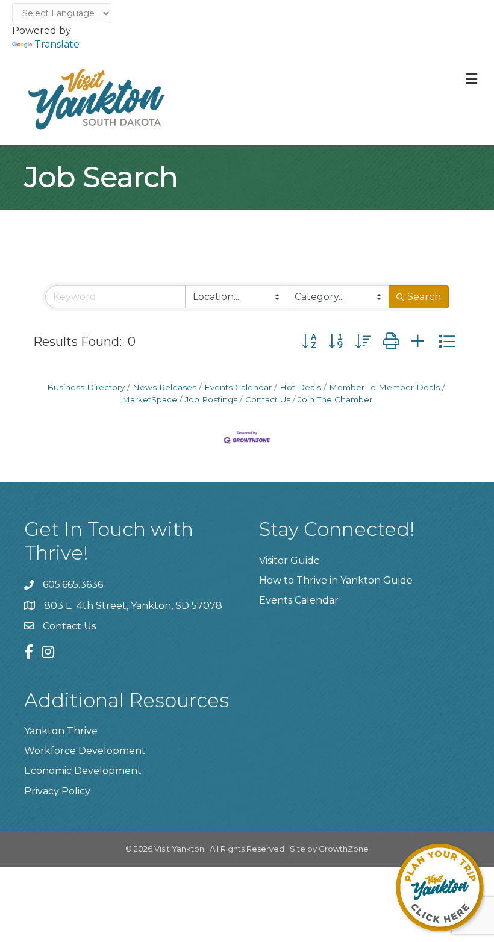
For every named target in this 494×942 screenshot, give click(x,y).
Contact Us (267, 399)
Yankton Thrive (61, 731)
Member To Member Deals (384, 387)
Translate (57, 44)
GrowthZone (344, 848)
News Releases (164, 387)
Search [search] (424, 296)
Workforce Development (85, 750)
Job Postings (211, 399)
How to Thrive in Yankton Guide (336, 580)
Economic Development (83, 770)
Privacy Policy (57, 791)
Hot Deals (300, 387)
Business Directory (86, 387)
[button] (309, 341)
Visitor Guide (289, 560)
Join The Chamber (335, 399)
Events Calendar (238, 387)
